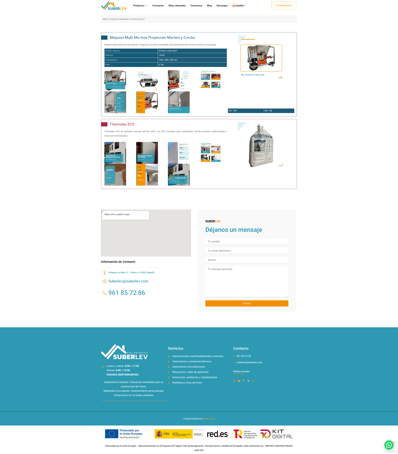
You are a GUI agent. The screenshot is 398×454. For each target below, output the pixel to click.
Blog (209, 5)
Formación (158, 5)
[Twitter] (249, 380)
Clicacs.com (209, 418)
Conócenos (196, 5)
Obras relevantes (177, 5)
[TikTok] (253, 380)
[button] (283, 5)
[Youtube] (239, 380)
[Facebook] (234, 380)
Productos (138, 5)
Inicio (105, 19)
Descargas (222, 5)
